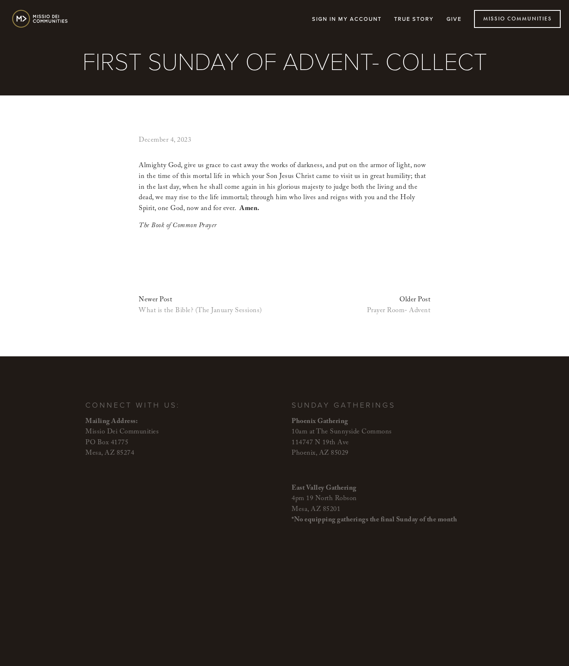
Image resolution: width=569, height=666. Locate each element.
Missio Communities (517, 18)
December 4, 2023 (165, 140)
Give (454, 19)
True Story (414, 19)
